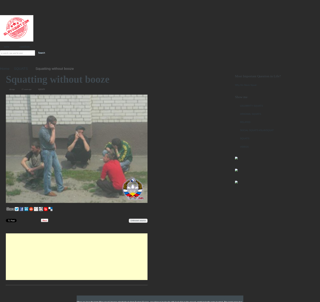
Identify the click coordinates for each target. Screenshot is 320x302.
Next (137, 89)
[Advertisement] (77, 256)
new (7, 46)
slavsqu (12, 89)
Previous (133, 89)
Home (5, 68)
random (25, 46)
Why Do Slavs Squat (245, 85)
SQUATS (21, 68)
